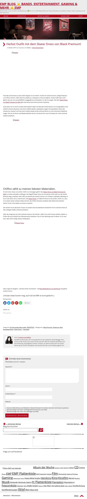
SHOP (81, 16)
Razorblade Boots (8, 329)
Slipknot (40, 486)
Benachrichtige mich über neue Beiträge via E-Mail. (23, 411)
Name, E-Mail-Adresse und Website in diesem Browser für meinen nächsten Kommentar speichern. (38, 408)
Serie (25, 486)
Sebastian (20, 486)
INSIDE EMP (65, 16)
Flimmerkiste (62, 474)
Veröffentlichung (79, 486)
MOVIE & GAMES (43, 16)
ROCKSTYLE (22, 16)
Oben (76, 496)
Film (55, 473)
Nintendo (14, 482)
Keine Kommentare (37, 48)
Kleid (61, 327)
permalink (26, 329)
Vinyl (21, 489)
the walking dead (58, 486)
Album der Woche (43, 467)
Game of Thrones (72, 474)
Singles (35, 485)
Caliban (71, 468)
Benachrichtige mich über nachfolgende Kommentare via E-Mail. (27, 410)
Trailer (66, 486)
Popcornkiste (9, 485)
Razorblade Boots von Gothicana (50, 289)
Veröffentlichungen (10, 490)
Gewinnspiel (16, 478)
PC (33, 482)
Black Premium (47, 327)
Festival (49, 474)
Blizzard (66, 468)
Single (29, 485)
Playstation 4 (69, 482)
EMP (9, 473)
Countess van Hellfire (24, 337)
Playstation (58, 482)
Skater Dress (32, 199)
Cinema (82, 467)
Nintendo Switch (24, 482)
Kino (55, 478)
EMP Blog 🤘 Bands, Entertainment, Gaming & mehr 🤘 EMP (38, 6)
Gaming (7, 478)
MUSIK (6, 16)
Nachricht (9, 367)
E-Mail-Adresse (10, 394)
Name (7, 386)
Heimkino (46, 478)
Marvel (71, 478)
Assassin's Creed (59, 468)
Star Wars (47, 486)
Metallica (77, 478)
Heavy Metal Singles (32, 478)
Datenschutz (6, 495)
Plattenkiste (43, 482)
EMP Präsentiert (41, 474)
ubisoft (70, 486)
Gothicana (56, 327)
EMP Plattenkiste (24, 473)
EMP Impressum (16, 495)
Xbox (27, 489)
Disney (4, 474)
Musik (6, 482)
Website (7, 402)
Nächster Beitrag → (74, 424)
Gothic (22, 478)
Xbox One (34, 490)
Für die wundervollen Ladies (18, 327)
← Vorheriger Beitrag (13, 424)
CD (76, 467)
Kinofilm (63, 478)
